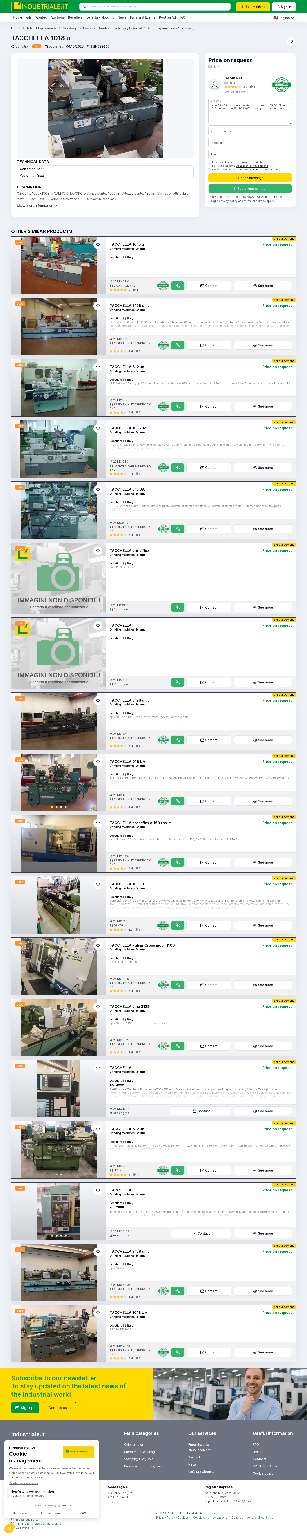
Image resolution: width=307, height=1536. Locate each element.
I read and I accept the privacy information (238, 162)
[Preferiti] (291, 41)
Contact (211, 286)
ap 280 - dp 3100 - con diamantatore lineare (139, 1023)
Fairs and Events (143, 17)
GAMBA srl (233, 78)
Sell (255, 7)
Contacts (259, 1459)
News (122, 17)
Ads (29, 17)
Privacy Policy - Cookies (172, 1517)
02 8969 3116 (25, 1527)
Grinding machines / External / (171, 28)
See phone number (252, 189)
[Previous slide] (18, 782)
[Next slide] (98, 782)
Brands (258, 1452)
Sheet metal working (139, 1452)
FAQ (182, 17)
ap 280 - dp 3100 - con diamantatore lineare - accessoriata (149, 717)
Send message (252, 178)
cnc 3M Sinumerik (121, 567)
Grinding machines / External (120, 28)
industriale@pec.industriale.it (41, 1523)
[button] (52, 807)
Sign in (286, 7)
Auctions (58, 17)
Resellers (75, 17)
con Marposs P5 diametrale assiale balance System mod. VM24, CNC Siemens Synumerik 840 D (174, 839)
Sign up (27, 1407)
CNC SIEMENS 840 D (123, 962)
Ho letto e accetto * (243, 166)
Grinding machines (77, 28)
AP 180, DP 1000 (120, 1329)
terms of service (255, 201)
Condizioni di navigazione (252, 166)
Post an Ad (167, 17)
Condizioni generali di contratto (256, 169)
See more (265, 286)
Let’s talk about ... (100, 17)
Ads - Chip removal (41, 28)
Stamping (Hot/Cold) (139, 1459)
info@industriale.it (27, 1519)
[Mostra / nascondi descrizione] (37, 205)
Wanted (41, 17)
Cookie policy (263, 1473)
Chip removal (134, 1445)
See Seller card (235, 91)
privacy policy (228, 201)
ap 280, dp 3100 (120, 1268)
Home (17, 17)
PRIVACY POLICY (265, 1466)
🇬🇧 (281, 17)
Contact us (57, 1407)
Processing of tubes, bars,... (145, 1466)
